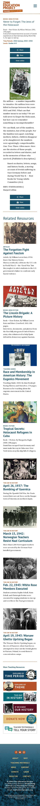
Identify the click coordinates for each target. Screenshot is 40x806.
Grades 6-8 (13, 43)
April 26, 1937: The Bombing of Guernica (16, 487)
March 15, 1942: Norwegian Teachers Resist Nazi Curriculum (17, 537)
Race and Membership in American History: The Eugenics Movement (19, 375)
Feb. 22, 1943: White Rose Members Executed (20, 587)
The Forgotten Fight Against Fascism (16, 251)
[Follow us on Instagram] (23, 752)
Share (21, 50)
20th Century (18, 41)
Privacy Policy (20, 799)
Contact (27, 776)
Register (13, 776)
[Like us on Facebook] (16, 752)
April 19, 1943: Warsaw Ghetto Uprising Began (18, 637)
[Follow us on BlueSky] (20, 752)
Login (26, 772)
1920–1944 (28, 41)
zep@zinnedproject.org (23, 790)
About (15, 758)
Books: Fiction (8, 426)
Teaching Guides (9, 369)
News (13, 767)
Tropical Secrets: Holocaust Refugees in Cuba (17, 432)
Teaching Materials (20, 763)
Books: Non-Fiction (10, 310)
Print (21, 55)
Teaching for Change (25, 785)
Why (26, 758)
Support (25, 767)
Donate (14, 772)
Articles (6, 247)
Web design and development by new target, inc (20, 795)
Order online (20, 61)
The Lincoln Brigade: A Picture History (17, 315)
